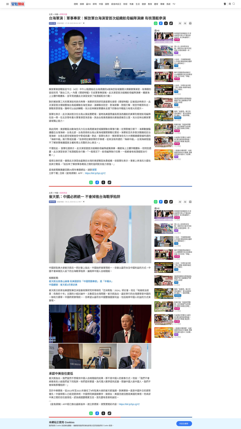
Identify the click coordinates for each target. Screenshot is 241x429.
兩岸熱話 (63, 193)
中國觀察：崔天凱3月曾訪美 (63, 285)
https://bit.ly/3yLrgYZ (95, 173)
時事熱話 (178, 117)
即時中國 (63, 14)
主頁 (50, 14)
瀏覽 (94, 170)
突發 (176, 105)
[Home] (18, 4)
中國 (56, 14)
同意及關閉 (183, 424)
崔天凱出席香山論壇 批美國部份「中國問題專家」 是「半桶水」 (81, 281)
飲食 (176, 157)
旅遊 (176, 53)
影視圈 (177, 39)
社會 (176, 65)
